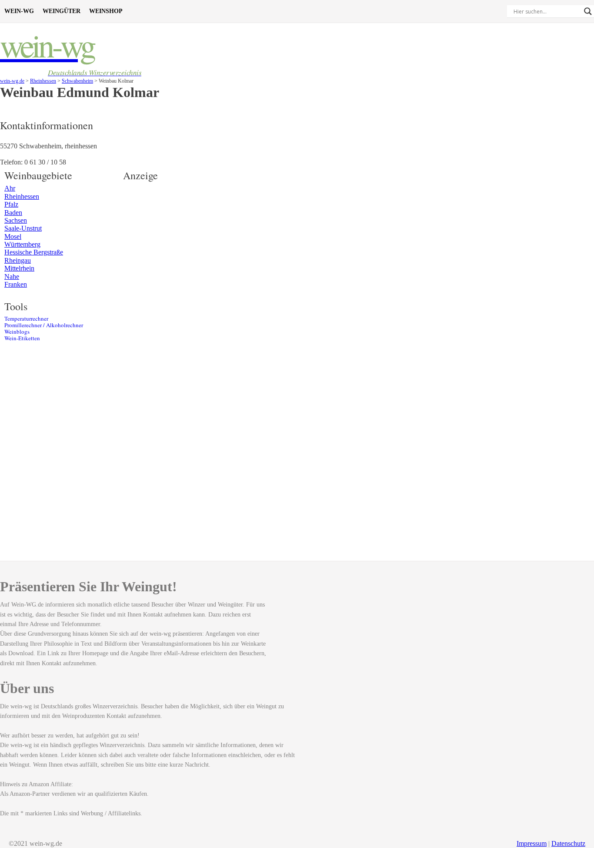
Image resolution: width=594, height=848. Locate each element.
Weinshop (106, 11)
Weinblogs (17, 331)
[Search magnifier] (588, 11)
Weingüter (61, 11)
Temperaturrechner (26, 318)
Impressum (532, 843)
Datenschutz (568, 843)
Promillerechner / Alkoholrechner (43, 325)
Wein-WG (19, 11)
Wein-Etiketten (22, 338)
